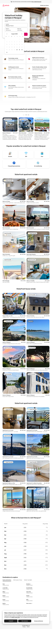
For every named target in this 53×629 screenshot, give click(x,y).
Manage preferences (38, 621)
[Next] (28, 115)
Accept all (11, 621)
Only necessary (24, 621)
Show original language (36, 1)
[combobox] (16, 25)
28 (16, 49)
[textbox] (10, 30)
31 (6, 52)
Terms (28, 626)
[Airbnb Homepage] (6, 5)
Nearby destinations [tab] (7, 580)
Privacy (24, 626)
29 (19, 49)
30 (22, 49)
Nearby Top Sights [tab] (28, 580)
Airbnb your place (44, 5)
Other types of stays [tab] (17, 580)
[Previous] (24, 115)
